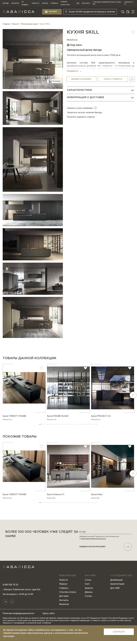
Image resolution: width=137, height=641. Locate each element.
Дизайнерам (116, 580)
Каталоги (15, 3)
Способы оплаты (67, 592)
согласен (119, 632)
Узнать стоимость (113, 79)
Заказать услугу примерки (80, 108)
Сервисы (54, 3)
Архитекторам (117, 584)
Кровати (89, 588)
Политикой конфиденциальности (93, 539)
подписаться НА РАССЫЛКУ (92, 546)
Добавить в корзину (81, 79)
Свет (87, 584)
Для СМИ (115, 588)
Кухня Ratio (96, 494)
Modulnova (72, 40)
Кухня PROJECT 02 (101, 416)
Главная (6, 24)
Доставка (63, 596)
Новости (35, 3)
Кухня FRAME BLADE (58, 416)
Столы (88, 580)
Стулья (88, 596)
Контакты (86, 3)
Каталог (53, 11)
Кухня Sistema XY (55, 494)
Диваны (89, 592)
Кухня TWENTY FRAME (14, 416)
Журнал (45, 3)
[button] (133, 395)
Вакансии (64, 604)
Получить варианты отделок (81, 117)
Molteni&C (51, 498)
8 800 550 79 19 (128, 3)
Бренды (6, 3)
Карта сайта (49, 613)
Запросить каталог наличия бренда (84, 112)
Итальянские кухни (29, 24)
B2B (78, 3)
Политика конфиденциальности (18, 613)
